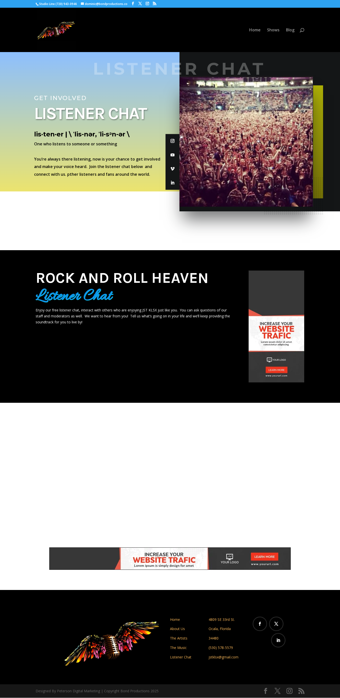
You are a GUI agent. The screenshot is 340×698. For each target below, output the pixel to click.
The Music (178, 647)
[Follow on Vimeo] (172, 169)
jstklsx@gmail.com (223, 657)
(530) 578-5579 (221, 647)
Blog (290, 30)
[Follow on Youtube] (172, 155)
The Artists (178, 638)
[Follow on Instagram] (172, 141)
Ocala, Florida (220, 628)
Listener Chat (180, 657)
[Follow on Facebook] (260, 624)
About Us (177, 628)
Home (255, 30)
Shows (273, 30)
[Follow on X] (276, 624)
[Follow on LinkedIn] (172, 183)
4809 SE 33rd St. (222, 619)
